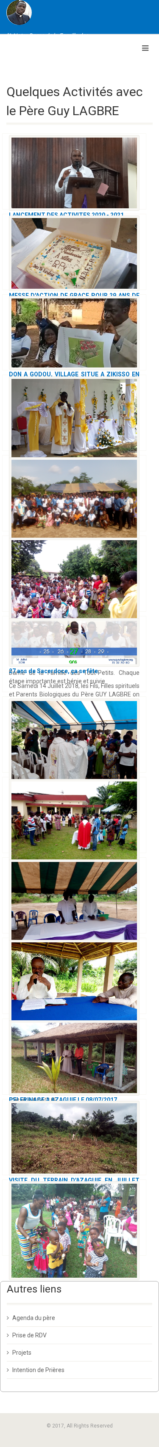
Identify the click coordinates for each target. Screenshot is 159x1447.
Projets (21, 1352)
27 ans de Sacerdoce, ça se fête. (54, 671)
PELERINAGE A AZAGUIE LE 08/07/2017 (63, 1099)
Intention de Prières (38, 1370)
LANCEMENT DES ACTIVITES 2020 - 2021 (66, 215)
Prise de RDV (29, 1335)
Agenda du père (33, 1317)
